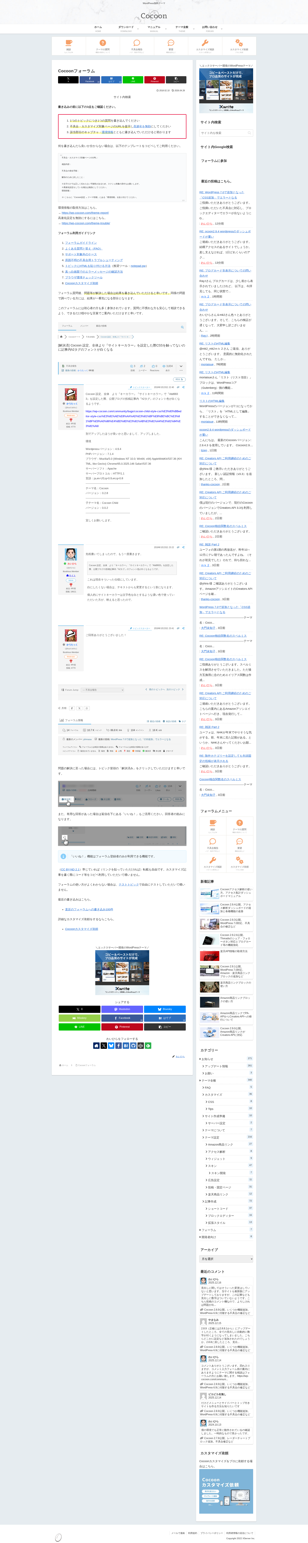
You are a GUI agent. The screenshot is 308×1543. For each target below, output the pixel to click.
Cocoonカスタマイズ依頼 (81, 283)
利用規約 (192, 1533)
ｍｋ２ (205, 296)
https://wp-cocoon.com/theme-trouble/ (86, 223)
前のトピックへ (156, 689)
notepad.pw (138, 266)
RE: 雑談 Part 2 (209, 544)
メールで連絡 (178, 1533)
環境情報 (107, 132)
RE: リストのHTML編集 (214, 343)
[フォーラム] (61, 337)
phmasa (87, 739)
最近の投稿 (101, 326)
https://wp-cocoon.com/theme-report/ (85, 212)
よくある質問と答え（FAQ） (84, 248)
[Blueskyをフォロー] (111, 1045)
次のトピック (174, 689)
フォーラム (67, 326)
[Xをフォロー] (104, 1045)
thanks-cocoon (210, 484)
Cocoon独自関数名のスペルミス (220, 779)
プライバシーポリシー (212, 1533)
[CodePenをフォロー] (140, 1045)
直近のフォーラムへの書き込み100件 (89, 909)
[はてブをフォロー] (126, 1045)
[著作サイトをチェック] (96, 1045)
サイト (72, 575)
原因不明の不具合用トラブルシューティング (94, 260)
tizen (204, 450)
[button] (176, 79)
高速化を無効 (142, 126)
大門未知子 (208, 628)
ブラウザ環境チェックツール (84, 277)
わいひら (72, 563)
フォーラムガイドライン (81, 242)
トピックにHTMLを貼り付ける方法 (88, 266)
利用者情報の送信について (239, 1533)
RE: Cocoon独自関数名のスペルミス (223, 526)
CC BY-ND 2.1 (70, 869)
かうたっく (83, 370)
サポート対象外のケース (81, 254)
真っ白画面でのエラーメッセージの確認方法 (94, 271)
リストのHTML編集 (212, 401)
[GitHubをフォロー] (133, 1045)
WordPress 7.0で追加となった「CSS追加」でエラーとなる (141, 739)
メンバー (84, 326)
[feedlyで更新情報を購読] (148, 1045)
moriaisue (207, 364)
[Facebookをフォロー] (118, 1045)
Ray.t (204, 335)
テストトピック (129, 884)
